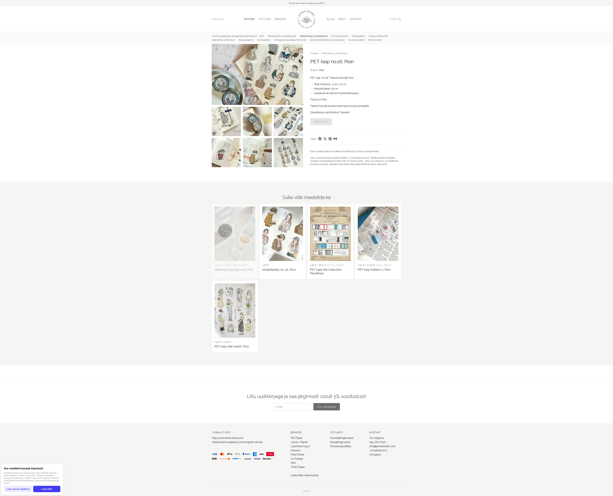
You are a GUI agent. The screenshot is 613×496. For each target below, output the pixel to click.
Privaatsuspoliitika (340, 446)
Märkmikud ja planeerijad (282, 36)
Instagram (375, 454)
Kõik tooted (375, 40)
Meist (342, 19)
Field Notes (297, 454)
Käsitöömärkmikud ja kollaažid (327, 40)
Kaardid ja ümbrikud (223, 40)
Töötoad (264, 19)
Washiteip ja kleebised (313, 36)
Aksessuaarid (245, 40)
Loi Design (297, 458)
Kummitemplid (339, 36)
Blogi (331, 19)
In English (217, 19)
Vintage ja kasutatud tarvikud (290, 40)
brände (314, 475)
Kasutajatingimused (341, 437)
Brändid (280, 19)
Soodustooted (356, 40)
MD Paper (296, 437)
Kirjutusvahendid (378, 36)
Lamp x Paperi (299, 442)
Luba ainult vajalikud (17, 489)
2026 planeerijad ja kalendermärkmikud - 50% (238, 36)
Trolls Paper (298, 467)
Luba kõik (46, 489)
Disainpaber (358, 36)
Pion (321, 70)
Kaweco (295, 450)
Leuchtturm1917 (300, 446)
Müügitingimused (340, 442)
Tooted (249, 19)
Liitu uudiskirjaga (326, 406)
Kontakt (356, 19)
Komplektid (263, 40)
